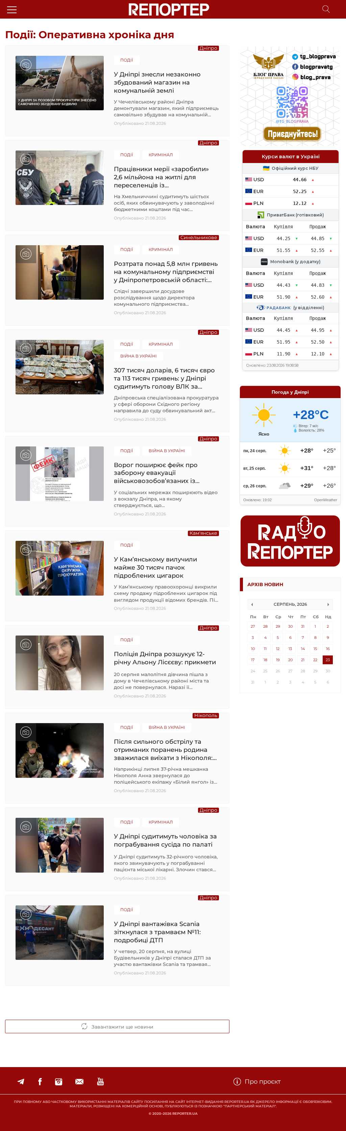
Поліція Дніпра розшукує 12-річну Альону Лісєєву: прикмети (165, 658)
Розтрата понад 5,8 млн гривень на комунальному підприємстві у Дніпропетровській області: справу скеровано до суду (166, 271)
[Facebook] (40, 1082)
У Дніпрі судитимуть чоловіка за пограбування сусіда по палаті (165, 840)
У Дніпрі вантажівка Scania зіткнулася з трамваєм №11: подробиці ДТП (157, 932)
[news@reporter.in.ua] (79, 1082)
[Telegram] (21, 1082)
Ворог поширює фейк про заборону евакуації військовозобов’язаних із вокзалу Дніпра (156, 473)
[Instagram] (58, 1082)
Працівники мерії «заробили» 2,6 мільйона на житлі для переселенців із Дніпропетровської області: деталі (161, 177)
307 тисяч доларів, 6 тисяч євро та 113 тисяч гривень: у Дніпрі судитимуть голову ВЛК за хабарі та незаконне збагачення (166, 378)
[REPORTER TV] (100, 1082)
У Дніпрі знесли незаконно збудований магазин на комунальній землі (157, 82)
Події (126, 60)
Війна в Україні (138, 356)
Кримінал (161, 154)
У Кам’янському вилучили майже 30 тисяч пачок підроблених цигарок (155, 567)
